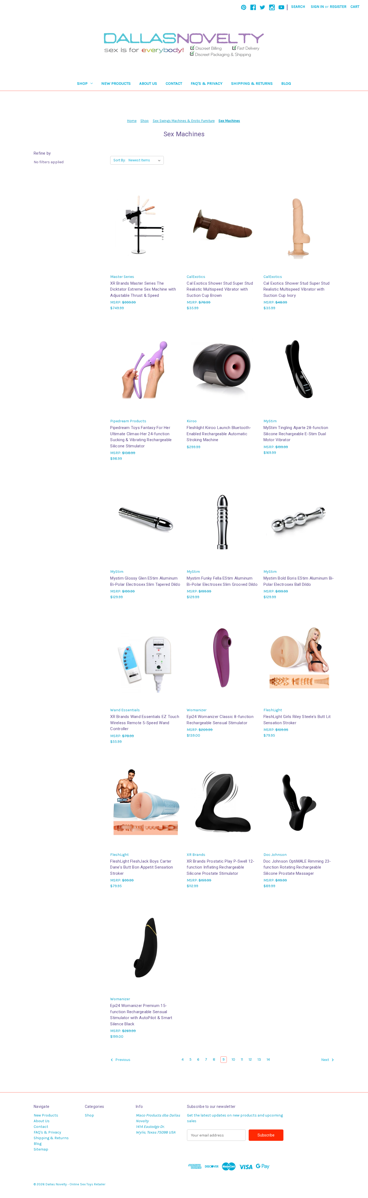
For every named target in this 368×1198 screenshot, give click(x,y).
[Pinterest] (244, 7)
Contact (174, 83)
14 (268, 1059)
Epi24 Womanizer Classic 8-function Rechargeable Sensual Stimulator (220, 719)
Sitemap (41, 1149)
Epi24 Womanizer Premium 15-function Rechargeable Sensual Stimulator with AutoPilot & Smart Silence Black (141, 1014)
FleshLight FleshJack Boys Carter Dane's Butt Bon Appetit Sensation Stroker (141, 867)
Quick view (145, 219)
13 (259, 1059)
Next (325, 1060)
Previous (122, 1060)
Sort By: (119, 160)
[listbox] (146, 160)
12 (250, 1059)
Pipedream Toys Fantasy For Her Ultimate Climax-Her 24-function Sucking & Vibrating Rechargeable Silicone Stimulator (141, 436)
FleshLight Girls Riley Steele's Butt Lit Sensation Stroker (297, 719)
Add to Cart (146, 229)
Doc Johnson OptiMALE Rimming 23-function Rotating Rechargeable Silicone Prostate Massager (297, 867)
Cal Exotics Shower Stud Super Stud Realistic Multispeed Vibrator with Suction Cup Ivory (296, 289)
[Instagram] (272, 7)
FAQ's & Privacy (207, 83)
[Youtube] (281, 7)
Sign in (317, 6)
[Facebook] (253, 7)
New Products (116, 83)
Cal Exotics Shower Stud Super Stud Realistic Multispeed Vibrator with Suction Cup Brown (220, 289)
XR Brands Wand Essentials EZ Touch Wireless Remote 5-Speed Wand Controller (144, 722)
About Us (148, 83)
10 (233, 1059)
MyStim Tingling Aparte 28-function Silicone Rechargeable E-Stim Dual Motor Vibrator (295, 433)
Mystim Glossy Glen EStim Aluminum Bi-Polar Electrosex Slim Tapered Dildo (145, 581)
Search (298, 6)
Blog (286, 83)
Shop (82, 83)
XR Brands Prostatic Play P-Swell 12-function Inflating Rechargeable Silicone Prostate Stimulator (220, 867)
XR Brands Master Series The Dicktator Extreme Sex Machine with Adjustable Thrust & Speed (143, 289)
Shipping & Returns (252, 83)
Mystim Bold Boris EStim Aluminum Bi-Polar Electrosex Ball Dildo (298, 581)
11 (242, 1059)
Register (338, 6)
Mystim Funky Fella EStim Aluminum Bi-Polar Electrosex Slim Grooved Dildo (222, 581)
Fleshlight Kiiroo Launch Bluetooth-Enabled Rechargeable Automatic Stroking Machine (219, 433)
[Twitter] (262, 7)
